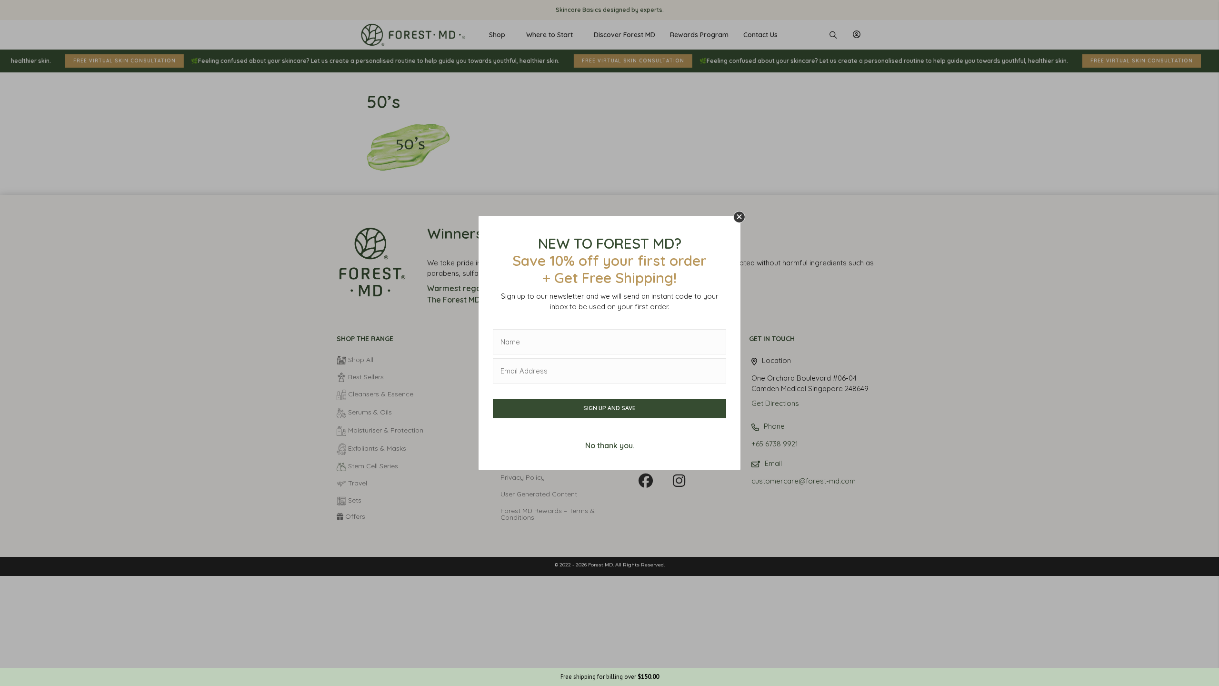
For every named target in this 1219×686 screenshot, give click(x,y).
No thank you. (609, 445)
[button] (739, 217)
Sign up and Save (609, 408)
